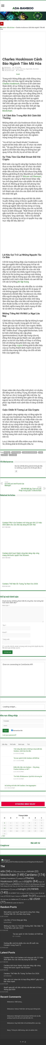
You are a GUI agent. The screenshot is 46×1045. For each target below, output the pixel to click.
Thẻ (28, 744)
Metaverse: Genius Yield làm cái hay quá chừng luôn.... (24, 1009)
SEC (2, 899)
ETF (24, 884)
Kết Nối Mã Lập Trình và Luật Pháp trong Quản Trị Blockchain (30, 488)
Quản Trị (29, 895)
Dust (10, 884)
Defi (4, 884)
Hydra (33, 886)
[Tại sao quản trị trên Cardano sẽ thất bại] (7, 761)
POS (7, 896)
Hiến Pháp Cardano (24, 886)
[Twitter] (23, 1041)
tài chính (13, 455)
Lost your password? (9, 735)
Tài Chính (36, 69)
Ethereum (36, 176)
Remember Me (17, 730)
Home (4, 27)
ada (5, 871)
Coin (13, 69)
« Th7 (3, 836)
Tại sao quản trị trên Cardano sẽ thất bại (26, 758)
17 (4, 828)
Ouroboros (23, 893)
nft (10, 893)
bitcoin (7, 452)
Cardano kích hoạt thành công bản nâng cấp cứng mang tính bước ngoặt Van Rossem (20, 554)
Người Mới (29, 69)
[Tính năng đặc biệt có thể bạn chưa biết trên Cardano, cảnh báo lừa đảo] (7, 752)
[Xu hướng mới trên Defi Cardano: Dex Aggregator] (2, 786)
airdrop (19, 871)
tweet (18, 74)
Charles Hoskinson (10, 83)
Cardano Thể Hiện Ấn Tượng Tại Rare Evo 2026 (20, 584)
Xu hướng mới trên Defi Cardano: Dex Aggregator (20, 785)
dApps (41, 882)
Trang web (5, 639)
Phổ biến (13, 744)
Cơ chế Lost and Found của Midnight (14, 483)
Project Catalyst (16, 896)
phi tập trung (23, 282)
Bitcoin (26, 176)
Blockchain (10, 27)
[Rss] (21, 1041)
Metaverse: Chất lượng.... (15, 1002)
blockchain (7, 111)
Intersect (7, 889)
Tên (4, 625)
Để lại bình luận (9, 70)
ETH (30, 884)
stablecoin (15, 899)
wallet (15, 903)
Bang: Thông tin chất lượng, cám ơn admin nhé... (22, 1030)
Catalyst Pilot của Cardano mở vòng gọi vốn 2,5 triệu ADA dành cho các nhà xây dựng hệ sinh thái (22, 524)
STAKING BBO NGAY (25, 804)
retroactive (41, 896)
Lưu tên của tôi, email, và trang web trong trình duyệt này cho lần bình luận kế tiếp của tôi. (22, 647)
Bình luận (5, 605)
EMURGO (17, 884)
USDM (9, 903)
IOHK (14, 889)
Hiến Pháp (13, 886)
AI (13, 871)
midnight (24, 889)
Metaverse (7, 67)
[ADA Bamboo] (23, 5)
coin (40, 452)
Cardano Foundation (9, 878)
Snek (7, 899)
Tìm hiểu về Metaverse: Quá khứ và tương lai (28, 776)
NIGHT (15, 893)
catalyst (21, 878)
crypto (19, 345)
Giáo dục (22, 69)
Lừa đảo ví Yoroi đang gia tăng (15, 920)
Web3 (21, 903)
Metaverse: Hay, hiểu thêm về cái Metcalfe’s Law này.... (24, 1023)
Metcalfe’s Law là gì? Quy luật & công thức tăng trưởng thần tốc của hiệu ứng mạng (21, 913)
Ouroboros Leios (34, 893)
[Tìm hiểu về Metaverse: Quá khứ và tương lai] (7, 779)
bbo (25, 871)
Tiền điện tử (25, 899)
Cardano (35, 875)
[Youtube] (25, 1041)
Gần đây (4, 744)
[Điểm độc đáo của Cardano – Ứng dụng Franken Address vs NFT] (7, 770)
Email (4, 632)
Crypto (17, 69)
